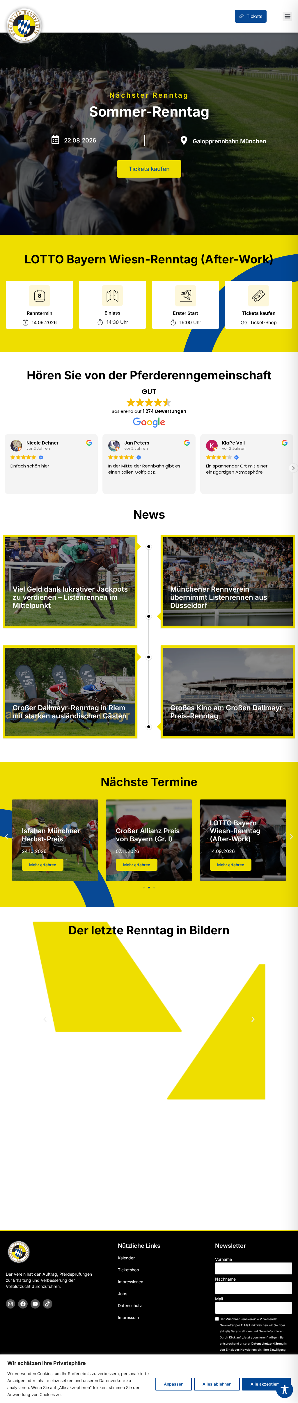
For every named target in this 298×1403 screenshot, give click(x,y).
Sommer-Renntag (149, 111)
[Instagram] (10, 1304)
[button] (287, 16)
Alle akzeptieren (266, 1383)
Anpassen (173, 1383)
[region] (149, 1378)
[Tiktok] (47, 1304)
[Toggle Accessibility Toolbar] (285, 1390)
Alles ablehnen (217, 1383)
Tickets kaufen (259, 313)
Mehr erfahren (42, 864)
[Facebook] (22, 1304)
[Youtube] (35, 1304)
